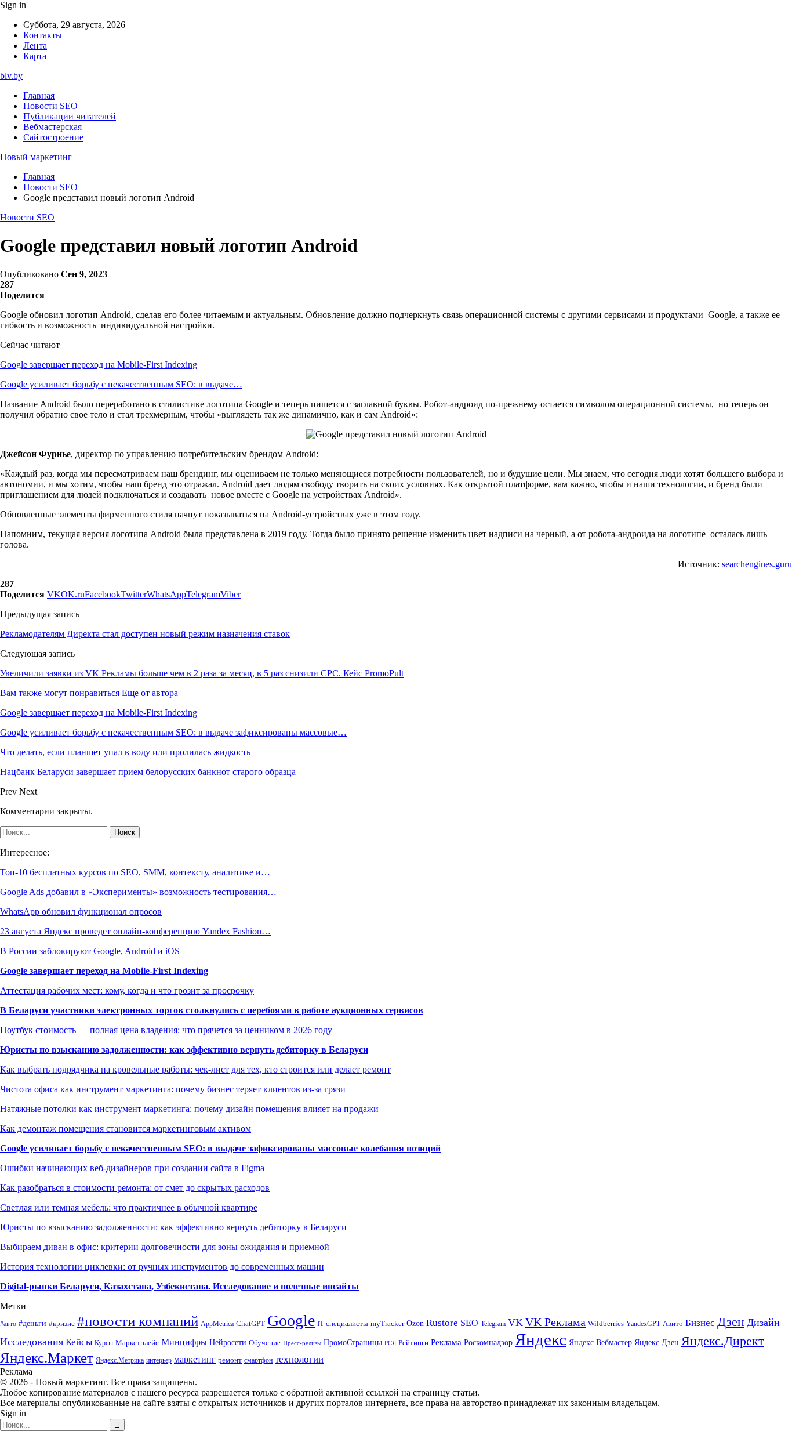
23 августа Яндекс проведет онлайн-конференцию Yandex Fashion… (135, 931)
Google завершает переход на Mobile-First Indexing (98, 364)
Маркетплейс (137, 1342)
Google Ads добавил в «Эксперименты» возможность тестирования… (138, 892)
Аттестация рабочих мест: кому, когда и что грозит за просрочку (127, 990)
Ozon (415, 1323)
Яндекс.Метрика (120, 1360)
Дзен (730, 1322)
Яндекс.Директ (722, 1341)
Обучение (265, 1342)
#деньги (32, 1323)
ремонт (230, 1360)
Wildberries (606, 1324)
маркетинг (195, 1359)
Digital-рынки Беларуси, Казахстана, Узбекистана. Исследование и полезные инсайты (179, 1286)
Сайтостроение (53, 137)
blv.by (11, 76)
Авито (673, 1323)
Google (291, 1320)
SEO (469, 1322)
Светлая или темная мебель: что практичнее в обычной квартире (128, 1207)
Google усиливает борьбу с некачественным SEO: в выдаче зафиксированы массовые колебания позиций (220, 1148)
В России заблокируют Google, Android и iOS (90, 951)
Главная (39, 95)
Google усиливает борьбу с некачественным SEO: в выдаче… (121, 384)
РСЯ (390, 1343)
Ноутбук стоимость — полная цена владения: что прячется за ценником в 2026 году (166, 1030)
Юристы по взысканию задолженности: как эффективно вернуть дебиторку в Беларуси (184, 1050)
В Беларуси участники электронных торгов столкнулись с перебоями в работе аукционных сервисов (211, 1010)
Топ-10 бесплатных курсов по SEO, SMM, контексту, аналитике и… (135, 872)
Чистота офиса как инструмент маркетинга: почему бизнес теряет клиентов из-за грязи (173, 1089)
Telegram (493, 1324)
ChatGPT (250, 1324)
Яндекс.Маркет (46, 1357)
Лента (35, 45)
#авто (8, 1324)
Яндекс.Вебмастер (600, 1342)
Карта (34, 56)
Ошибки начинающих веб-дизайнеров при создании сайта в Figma (132, 1168)
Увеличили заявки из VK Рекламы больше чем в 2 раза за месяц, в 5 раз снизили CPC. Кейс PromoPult (202, 673)
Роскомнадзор (488, 1342)
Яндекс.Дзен (656, 1342)
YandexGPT (643, 1324)
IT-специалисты (342, 1324)
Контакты (42, 35)
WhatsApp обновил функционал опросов (81, 911)
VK (515, 1322)
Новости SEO (50, 106)
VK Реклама (555, 1322)
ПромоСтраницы (353, 1342)
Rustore (442, 1322)
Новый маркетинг (36, 157)
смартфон (258, 1360)
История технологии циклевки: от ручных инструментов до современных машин (162, 1266)
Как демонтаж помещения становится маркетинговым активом (125, 1128)
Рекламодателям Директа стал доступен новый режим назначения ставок (145, 634)
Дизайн (763, 1322)
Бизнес (700, 1322)
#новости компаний (137, 1321)
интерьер (159, 1360)
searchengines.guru (757, 564)
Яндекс (540, 1339)
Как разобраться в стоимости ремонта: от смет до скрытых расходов (135, 1188)
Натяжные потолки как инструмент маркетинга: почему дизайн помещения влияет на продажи (189, 1109)
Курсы (104, 1343)
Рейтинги (413, 1342)
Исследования (31, 1341)
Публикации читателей (69, 116)
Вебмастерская (52, 127)
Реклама (446, 1342)
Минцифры (184, 1342)
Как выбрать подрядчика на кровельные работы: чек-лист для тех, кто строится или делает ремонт (195, 1069)
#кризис (62, 1324)
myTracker (387, 1323)
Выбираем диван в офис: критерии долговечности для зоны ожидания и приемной (164, 1247)
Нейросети (227, 1342)
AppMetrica (217, 1324)
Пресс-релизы (302, 1343)
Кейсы (79, 1341)
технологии (299, 1359)
